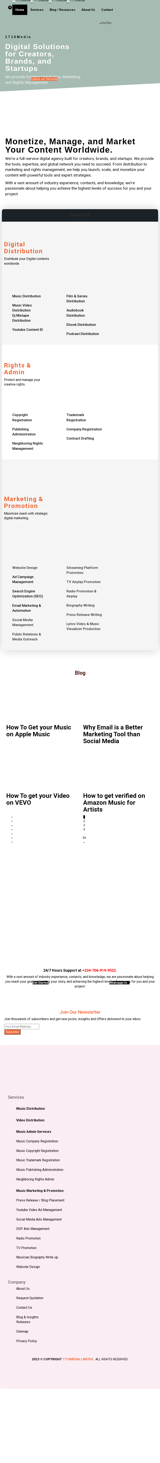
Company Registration (84, 429)
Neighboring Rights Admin (35, 1179)
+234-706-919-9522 (99, 970)
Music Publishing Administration (39, 1170)
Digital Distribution (23, 248)
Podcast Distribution (82, 334)
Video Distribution (30, 1120)
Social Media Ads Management (39, 1219)
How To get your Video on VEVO (38, 799)
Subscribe (12, 1032)
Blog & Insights (27, 1317)
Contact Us (24, 1308)
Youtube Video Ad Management (39, 1210)
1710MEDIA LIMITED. (78, 1359)
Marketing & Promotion (23, 502)
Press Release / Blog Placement (40, 1200)
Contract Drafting (80, 438)
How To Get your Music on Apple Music (38, 731)
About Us (88, 10)
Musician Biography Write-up (37, 1257)
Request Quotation (29, 1298)
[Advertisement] (80, 904)
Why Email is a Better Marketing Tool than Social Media (113, 734)
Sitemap (22, 1331)
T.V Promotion (26, 1248)
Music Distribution (26, 296)
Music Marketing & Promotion (40, 1191)
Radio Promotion (28, 1238)
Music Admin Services (33, 1132)
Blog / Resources (62, 10)
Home (19, 10)
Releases (23, 1322)
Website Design (28, 1267)
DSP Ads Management (32, 1229)
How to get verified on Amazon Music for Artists (114, 802)
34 (84, 837)
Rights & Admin (17, 369)
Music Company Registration (37, 1141)
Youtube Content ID (27, 329)
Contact (107, 10)
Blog (80, 673)
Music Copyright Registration (37, 1151)
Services (36, 10)
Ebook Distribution (81, 325)
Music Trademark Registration (38, 1160)
